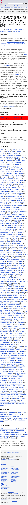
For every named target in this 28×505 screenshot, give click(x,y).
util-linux (2, 150)
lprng (18, 276)
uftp (1, 335)
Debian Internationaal (5, 7)
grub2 (1, 151)
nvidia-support (11, 412)
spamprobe (7, 310)
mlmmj (24, 259)
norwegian (3, 209)
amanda (2, 227)
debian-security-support (19, 211)
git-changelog (13, 387)
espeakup (22, 240)
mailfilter (12, 337)
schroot (7, 202)
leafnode (12, 322)
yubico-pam (3, 263)
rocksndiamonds (12, 418)
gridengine (3, 252)
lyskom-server (13, 400)
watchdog (15, 222)
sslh (17, 274)
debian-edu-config (14, 304)
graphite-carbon (18, 297)
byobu (1, 207)
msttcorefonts (21, 412)
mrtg (12, 236)
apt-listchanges (19, 168)
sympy (11, 177)
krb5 (13, 150)
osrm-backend (12, 382)
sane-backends (4, 159)
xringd (6, 393)
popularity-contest (16, 162)
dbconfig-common (14, 189)
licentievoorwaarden (5, 499)
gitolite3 (20, 261)
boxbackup (3, 369)
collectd (10, 209)
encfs (21, 225)
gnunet (21, 294)
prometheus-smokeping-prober (14, 319)
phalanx (11, 274)
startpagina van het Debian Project (14, 452)
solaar (20, 214)
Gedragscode (3, 469)
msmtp (9, 198)
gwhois (2, 281)
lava (16, 326)
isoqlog (12, 333)
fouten (25, 54)
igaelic (7, 256)
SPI (11, 498)
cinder (11, 308)
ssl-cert (19, 169)
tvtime (23, 292)
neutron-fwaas (15, 402)
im (6, 333)
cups (7, 151)
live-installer (3, 400)
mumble (8, 222)
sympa (15, 321)
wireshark (10, 178)
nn (0, 328)
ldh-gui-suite (3, 391)
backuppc (19, 243)
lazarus (14, 205)
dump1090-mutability (11, 281)
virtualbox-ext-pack (5, 416)
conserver (9, 326)
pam (13, 151)
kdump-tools (22, 249)
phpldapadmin (10, 258)
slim (22, 252)
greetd (8, 241)
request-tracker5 (12, 295)
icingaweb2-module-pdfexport (8, 351)
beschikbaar (16, 493)
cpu (15, 317)
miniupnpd (16, 292)
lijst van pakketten (9, 106)
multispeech (20, 333)
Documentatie (4, 479)
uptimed (17, 213)
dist (22, 315)
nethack (10, 216)
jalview (10, 288)
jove (16, 263)
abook (13, 243)
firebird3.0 (22, 180)
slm (1, 393)
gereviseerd (16, 74)
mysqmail (19, 337)
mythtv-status (22, 328)
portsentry (16, 285)
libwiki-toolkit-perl (11, 366)
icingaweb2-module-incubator (18, 349)
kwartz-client (20, 398)
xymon (2, 247)
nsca (9, 240)
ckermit (17, 270)
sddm (2, 117)
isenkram (9, 227)
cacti (24, 247)
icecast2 (7, 238)
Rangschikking (18, 29)
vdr (22, 256)
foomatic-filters (4, 232)
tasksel (19, 150)
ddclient (10, 220)
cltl (15, 420)
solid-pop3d (14, 355)
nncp (17, 339)
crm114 (14, 299)
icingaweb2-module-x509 (13, 385)
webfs (1, 297)
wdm (15, 301)
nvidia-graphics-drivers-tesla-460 (13, 434)
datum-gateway (16, 396)
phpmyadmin (17, 198)
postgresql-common (17, 175)
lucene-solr (12, 267)
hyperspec (3, 418)
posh (1, 315)
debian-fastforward (5, 321)
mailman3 (19, 254)
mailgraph (19, 267)
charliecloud (3, 331)
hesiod (17, 256)
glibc (8, 150)
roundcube (20, 200)
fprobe (10, 331)
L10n (2, 29)
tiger (1, 249)
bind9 (9, 153)
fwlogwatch (9, 324)
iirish (17, 231)
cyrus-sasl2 (20, 151)
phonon (21, 173)
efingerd (2, 360)
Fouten (9, 31)
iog (8, 355)
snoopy (9, 276)
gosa (20, 272)
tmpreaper (3, 220)
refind (7, 243)
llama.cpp (2, 234)
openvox (2, 214)
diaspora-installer (4, 398)
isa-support (4, 177)
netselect (8, 207)
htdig (1, 238)
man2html (9, 231)
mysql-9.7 (8, 193)
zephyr (2, 193)
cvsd (5, 335)
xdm (17, 236)
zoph (22, 326)
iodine (20, 250)
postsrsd (21, 245)
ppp (1, 173)
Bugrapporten (14, 480)
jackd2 (2, 171)
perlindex (14, 238)
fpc (23, 189)
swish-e (17, 315)
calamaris (2, 306)
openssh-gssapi (16, 241)
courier (15, 225)
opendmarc (3, 240)
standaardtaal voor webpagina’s (8, 459)
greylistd (19, 290)
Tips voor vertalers (17, 31)
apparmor (10, 155)
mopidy (11, 263)
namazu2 (2, 261)
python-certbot (19, 177)
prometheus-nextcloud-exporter (13, 367)
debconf (2, 153)
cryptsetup (17, 160)
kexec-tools (14, 223)
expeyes (21, 279)
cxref (1, 268)
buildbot (2, 299)
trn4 (17, 436)
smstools (8, 297)
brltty (17, 159)
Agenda (2, 477)
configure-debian (4, 259)
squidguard (10, 277)
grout (13, 398)
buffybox (19, 358)
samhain (2, 270)
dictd (9, 211)
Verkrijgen (13, 466)
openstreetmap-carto (14, 362)
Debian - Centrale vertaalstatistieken (18, 7)
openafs (10, 234)
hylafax (19, 247)
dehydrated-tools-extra (16, 393)
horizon (2, 326)
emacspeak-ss (10, 360)
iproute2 (17, 164)
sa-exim (19, 258)
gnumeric (20, 196)
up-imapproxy (8, 315)
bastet (13, 247)
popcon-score (6, 65)
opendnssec (3, 274)
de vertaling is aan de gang (14, 42)
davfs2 (7, 218)
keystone (14, 330)
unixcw (2, 225)
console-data (21, 205)
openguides (3, 382)
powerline (15, 207)
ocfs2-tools (3, 317)
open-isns (19, 191)
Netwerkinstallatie (14, 468)
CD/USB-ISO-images (15, 469)
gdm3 (6, 169)
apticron (3, 211)
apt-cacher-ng (17, 227)
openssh (16, 153)
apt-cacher (22, 301)
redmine (12, 254)
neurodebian (19, 232)
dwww (8, 250)
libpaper (9, 168)
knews (10, 340)
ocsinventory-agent (10, 229)
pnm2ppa (20, 193)
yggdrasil (20, 268)
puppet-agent (22, 218)
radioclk (2, 265)
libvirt (23, 157)
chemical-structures (12, 294)
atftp (20, 229)
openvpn (22, 186)
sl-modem (13, 438)
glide (10, 317)
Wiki (21, 5)
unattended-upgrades (5, 180)
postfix (2, 182)
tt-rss (1, 330)
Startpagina (3, 464)
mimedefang (8, 313)
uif (12, 342)
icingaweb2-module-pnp (15, 371)
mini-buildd (10, 339)
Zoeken (2, 484)
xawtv (9, 213)
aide (21, 223)
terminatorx (3, 285)
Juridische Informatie (5, 472)
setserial (8, 225)
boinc (1, 218)
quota (12, 200)
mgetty (2, 258)
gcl (6, 268)
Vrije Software (3, 470)
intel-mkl (22, 429)
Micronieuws (8, 5)
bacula (7, 200)
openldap (8, 157)
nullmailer (2, 216)
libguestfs (9, 184)
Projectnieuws (3, 476)
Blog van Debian (4, 485)
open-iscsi (19, 182)
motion (22, 231)
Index (2, 483)
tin (13, 276)
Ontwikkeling (13, 473)
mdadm (10, 186)
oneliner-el (3, 373)
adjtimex (2, 277)
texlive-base (9, 171)
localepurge (18, 220)
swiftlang (22, 295)
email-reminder (4, 384)
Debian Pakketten (14, 472)
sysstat (15, 180)
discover (23, 159)
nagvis (2, 319)
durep (15, 283)
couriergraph (11, 358)
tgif (1, 303)
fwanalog (3, 353)
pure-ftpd (2, 213)
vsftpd (1, 202)
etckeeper (2, 198)
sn (23, 385)
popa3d (2, 324)
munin (16, 186)
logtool (16, 340)
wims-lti (2, 405)
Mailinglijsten (13, 481)
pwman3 (2, 339)
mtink (12, 290)
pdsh (9, 285)
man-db (16, 166)
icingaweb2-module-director (7, 344)
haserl (11, 335)
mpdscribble (20, 322)
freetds (8, 187)
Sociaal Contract (4, 468)
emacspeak (11, 306)
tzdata (1, 160)
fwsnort (20, 346)
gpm (1, 169)
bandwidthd (3, 304)
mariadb (18, 155)
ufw (15, 184)
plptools (10, 373)
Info (1, 466)
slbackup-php (3, 337)
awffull (7, 247)
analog (2, 187)
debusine (17, 277)
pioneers (2, 231)
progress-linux (19, 335)
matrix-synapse (19, 308)
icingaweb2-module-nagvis (15, 380)
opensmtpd (10, 270)
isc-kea (14, 218)
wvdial (2, 241)
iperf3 (1, 184)
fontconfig (2, 155)
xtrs (11, 420)
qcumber (2, 294)
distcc (6, 249)
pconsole (7, 330)
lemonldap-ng (3, 254)
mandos (6, 303)
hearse (21, 317)
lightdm (7, 175)
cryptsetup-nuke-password (15, 312)
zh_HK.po (16, 117)
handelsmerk (14, 501)
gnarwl (8, 376)
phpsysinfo (3, 295)
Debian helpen (4, 473)
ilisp (22, 340)
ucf (8, 162)
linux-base (16, 157)
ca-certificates (8, 164)
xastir (1, 236)
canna (1, 250)
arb (13, 436)
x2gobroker (7, 328)
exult (6, 420)
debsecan (7, 205)
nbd (12, 232)
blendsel (17, 195)
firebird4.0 (2, 178)
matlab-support (15, 259)
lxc (15, 193)
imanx (14, 250)
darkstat (9, 261)
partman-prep (20, 403)
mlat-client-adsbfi (4, 342)
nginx (1, 175)
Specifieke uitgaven (15, 470)
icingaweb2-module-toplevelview (9, 394)
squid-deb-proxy (15, 303)
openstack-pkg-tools (19, 313)
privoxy (15, 240)
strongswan (3, 189)
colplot (14, 328)
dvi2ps (20, 299)
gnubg (22, 236)
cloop (18, 306)
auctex (13, 191)
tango (1, 229)
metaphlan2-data (4, 290)
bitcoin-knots (3, 387)
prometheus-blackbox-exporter (8, 279)
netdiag (2, 243)
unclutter (16, 216)
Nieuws (2, 475)
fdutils (7, 223)
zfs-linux (2, 412)
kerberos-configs (10, 196)
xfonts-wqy (14, 249)
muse (20, 263)
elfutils (12, 159)
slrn (15, 261)
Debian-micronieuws (5, 487)
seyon (7, 236)
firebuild (6, 438)
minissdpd (17, 209)
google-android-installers (6, 430)
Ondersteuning (14, 475)
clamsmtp (9, 283)
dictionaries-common (5, 166)
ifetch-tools (21, 351)
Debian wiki (3, 481)
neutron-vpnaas (14, 391)
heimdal (2, 195)
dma (21, 238)
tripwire (8, 245)
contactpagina (11, 492)
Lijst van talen (8, 29)
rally (21, 391)
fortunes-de (11, 252)
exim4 (12, 169)
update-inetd (18, 171)
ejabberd (9, 265)
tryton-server (20, 324)
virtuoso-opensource (15, 204)
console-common (11, 214)
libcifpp (2, 245)
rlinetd (8, 299)
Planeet (16, 5)
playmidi (16, 265)
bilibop (8, 292)
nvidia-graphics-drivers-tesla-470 (9, 429)
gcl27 (17, 342)
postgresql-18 (8, 173)
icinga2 (2, 196)
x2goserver (15, 187)
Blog (1, 5)
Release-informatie (5, 480)
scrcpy (19, 414)
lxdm (17, 252)
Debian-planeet (4, 488)
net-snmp (9, 160)
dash (1, 164)
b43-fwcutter (12, 414)
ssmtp (1, 222)
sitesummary (9, 286)
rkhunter (14, 202)
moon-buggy (12, 268)
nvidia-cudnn (15, 416)
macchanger (19, 234)
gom (10, 353)
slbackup (17, 331)
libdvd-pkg (3, 414)
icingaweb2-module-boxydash (8, 364)
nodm (16, 286)
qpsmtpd (12, 346)
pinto (13, 375)
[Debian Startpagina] (2, 2)
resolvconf (9, 195)
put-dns (21, 382)
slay (12, 256)
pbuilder (23, 216)
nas (16, 173)
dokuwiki (14, 272)
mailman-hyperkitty (20, 288)
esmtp (14, 310)
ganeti (14, 245)
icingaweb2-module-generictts (17, 389)
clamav (19, 178)
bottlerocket (3, 340)
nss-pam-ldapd (4, 191)
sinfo (16, 373)
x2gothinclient (4, 322)
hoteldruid (11, 369)
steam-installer (10, 182)
